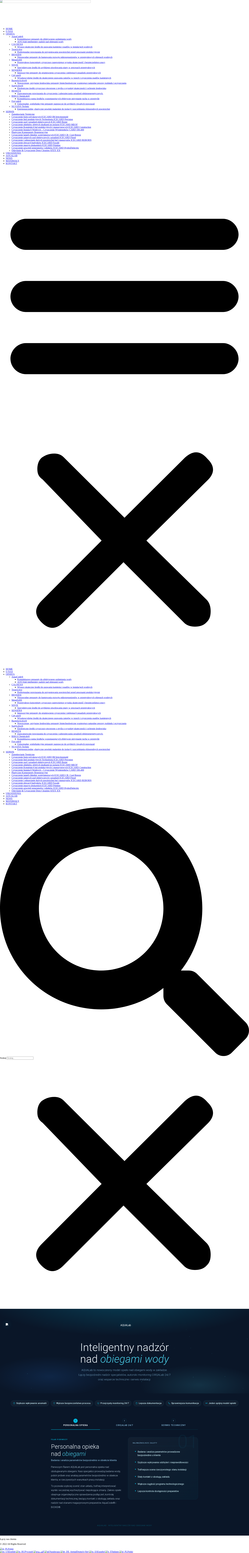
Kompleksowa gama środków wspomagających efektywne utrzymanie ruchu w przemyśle (58, 98)
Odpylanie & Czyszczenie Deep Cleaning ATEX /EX (36, 150)
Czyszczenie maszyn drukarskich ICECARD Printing (36, 145)
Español (101, 1551)
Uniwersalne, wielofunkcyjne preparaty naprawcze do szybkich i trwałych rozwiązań (56, 104)
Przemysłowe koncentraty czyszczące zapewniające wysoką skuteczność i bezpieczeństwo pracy (61, 62)
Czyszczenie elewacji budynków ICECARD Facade (35, 142)
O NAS (9, 31)
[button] (124, 416)
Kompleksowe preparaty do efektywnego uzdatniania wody (44, 39)
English (12, 1551)
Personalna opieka (75, 1423)
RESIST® (16, 91)
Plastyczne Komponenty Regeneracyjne (30, 132)
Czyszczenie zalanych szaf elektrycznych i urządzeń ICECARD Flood (44, 137)
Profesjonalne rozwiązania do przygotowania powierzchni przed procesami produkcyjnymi (58, 52)
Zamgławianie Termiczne (23, 114)
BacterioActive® (19, 80)
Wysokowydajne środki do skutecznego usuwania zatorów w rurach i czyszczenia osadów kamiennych (64, 78)
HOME (9, 28)
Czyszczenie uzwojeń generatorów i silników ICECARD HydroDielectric (45, 148)
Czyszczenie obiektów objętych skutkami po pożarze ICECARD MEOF (45, 124)
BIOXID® (16, 54)
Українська (55, 1551)
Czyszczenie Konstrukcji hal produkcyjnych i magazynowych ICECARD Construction (51, 127)
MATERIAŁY (12, 161)
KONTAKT (11, 163)
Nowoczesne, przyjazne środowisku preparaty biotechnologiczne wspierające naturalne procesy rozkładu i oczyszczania (71, 83)
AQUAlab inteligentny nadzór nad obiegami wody (40, 41)
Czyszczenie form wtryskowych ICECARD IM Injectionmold (40, 117)
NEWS (9, 158)
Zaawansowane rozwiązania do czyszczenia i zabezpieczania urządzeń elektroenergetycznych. (60, 93)
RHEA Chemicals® (21, 96)
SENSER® (17, 70)
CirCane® (16, 75)
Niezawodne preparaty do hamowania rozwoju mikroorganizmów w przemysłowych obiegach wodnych (64, 57)
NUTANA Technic (20, 106)
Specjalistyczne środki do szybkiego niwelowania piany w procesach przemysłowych (56, 67)
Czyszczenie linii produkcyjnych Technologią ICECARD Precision (42, 119)
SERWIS (10, 111)
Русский (29, 1551)
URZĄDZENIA (13, 153)
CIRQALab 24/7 (124, 1423)
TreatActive (17, 49)
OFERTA (10, 34)
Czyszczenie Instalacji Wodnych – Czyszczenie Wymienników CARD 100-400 (48, 129)
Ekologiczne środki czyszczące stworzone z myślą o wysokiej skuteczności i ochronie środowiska (61, 88)
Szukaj (3, 1058)
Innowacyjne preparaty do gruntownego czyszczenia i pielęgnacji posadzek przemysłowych (59, 73)
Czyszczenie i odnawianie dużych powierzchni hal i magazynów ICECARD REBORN (52, 140)
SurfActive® (17, 85)
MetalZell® (17, 60)
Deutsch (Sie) (82, 1551)
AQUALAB (11, 155)
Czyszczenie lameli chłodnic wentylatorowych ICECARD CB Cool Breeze (46, 135)
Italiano (115, 1551)
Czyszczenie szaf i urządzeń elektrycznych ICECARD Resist (39, 122)
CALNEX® (17, 44)
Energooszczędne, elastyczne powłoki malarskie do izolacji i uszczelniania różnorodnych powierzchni (63, 109)
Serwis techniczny (173, 1423)
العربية (41, 1551)
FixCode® (16, 101)
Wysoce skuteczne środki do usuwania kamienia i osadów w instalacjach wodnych (54, 47)
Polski (11, 1549)
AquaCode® (17, 36)
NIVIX (15, 65)
